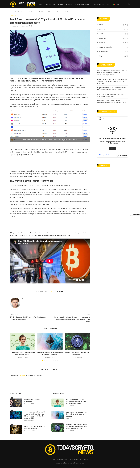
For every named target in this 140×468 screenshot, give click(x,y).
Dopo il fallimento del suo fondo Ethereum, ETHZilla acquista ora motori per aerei (111, 89)
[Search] (129, 4)
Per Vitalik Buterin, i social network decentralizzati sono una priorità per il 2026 (111, 102)
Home (40, 4)
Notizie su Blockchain (113, 47)
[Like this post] (53, 291)
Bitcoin (60, 4)
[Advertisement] (47, 162)
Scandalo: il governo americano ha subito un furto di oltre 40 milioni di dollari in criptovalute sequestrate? (112, 73)
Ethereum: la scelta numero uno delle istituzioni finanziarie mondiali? (76, 414)
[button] (13, 347)
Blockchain (113, 29)
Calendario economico (82, 4)
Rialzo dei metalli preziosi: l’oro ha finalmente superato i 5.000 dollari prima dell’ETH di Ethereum (112, 81)
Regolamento (113, 51)
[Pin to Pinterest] (59, 291)
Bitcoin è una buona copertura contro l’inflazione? (34, 427)
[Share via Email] (62, 291)
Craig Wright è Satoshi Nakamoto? (32, 400)
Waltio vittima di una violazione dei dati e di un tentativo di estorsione (111, 95)
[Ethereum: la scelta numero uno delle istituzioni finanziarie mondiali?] (50, 341)
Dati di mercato (99, 4)
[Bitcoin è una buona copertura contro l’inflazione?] (16, 429)
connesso (21, 375)
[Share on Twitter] (57, 291)
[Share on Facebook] (55, 291)
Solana (113, 56)
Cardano (113, 34)
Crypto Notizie (50, 4)
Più (108, 4)
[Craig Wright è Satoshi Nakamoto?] (16, 403)
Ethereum (69, 4)
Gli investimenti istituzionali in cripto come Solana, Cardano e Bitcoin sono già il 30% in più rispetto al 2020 (34, 415)
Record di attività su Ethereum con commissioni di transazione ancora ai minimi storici (76, 426)
